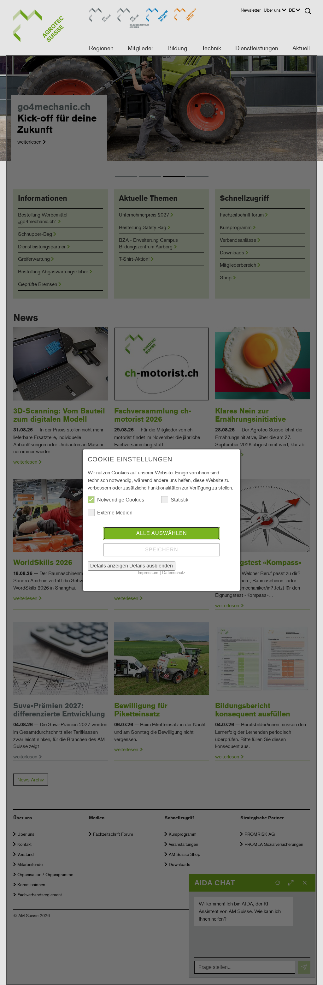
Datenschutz (173, 572)
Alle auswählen (161, 533)
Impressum (148, 572)
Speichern (161, 549)
